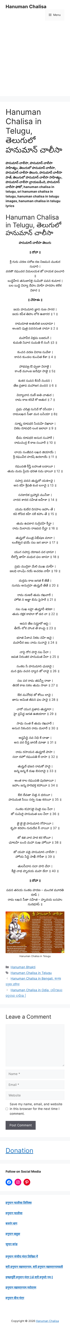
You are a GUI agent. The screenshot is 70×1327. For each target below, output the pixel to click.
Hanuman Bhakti (23, 967)
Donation (19, 1150)
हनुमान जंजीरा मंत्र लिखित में (22, 1256)
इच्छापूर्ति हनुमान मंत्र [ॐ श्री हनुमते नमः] (29, 1277)
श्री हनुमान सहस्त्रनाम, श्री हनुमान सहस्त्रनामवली (34, 1267)
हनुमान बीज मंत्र (15, 1298)
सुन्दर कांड (11, 1244)
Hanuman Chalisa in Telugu (31, 973)
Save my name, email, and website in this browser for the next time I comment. (36, 1109)
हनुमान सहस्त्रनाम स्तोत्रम (21, 1287)
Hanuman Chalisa (26, 6)
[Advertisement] (35, 61)
